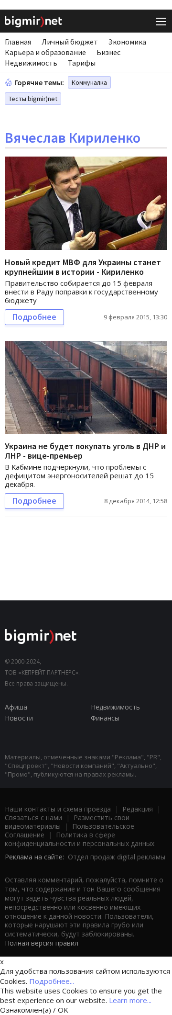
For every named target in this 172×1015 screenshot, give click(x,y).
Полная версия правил (41, 942)
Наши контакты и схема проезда (58, 808)
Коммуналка (89, 82)
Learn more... (130, 1000)
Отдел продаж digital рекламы (116, 856)
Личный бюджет (70, 41)
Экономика (127, 41)
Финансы (105, 717)
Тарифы (82, 63)
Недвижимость (31, 63)
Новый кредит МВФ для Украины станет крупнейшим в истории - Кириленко (83, 267)
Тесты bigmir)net (33, 98)
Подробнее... (51, 981)
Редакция (137, 808)
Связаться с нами (33, 817)
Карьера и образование (45, 52)
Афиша (16, 706)
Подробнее (34, 317)
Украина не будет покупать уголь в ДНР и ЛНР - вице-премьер (85, 450)
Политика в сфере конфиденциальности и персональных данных (79, 839)
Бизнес (108, 52)
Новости (19, 717)
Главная (18, 41)
